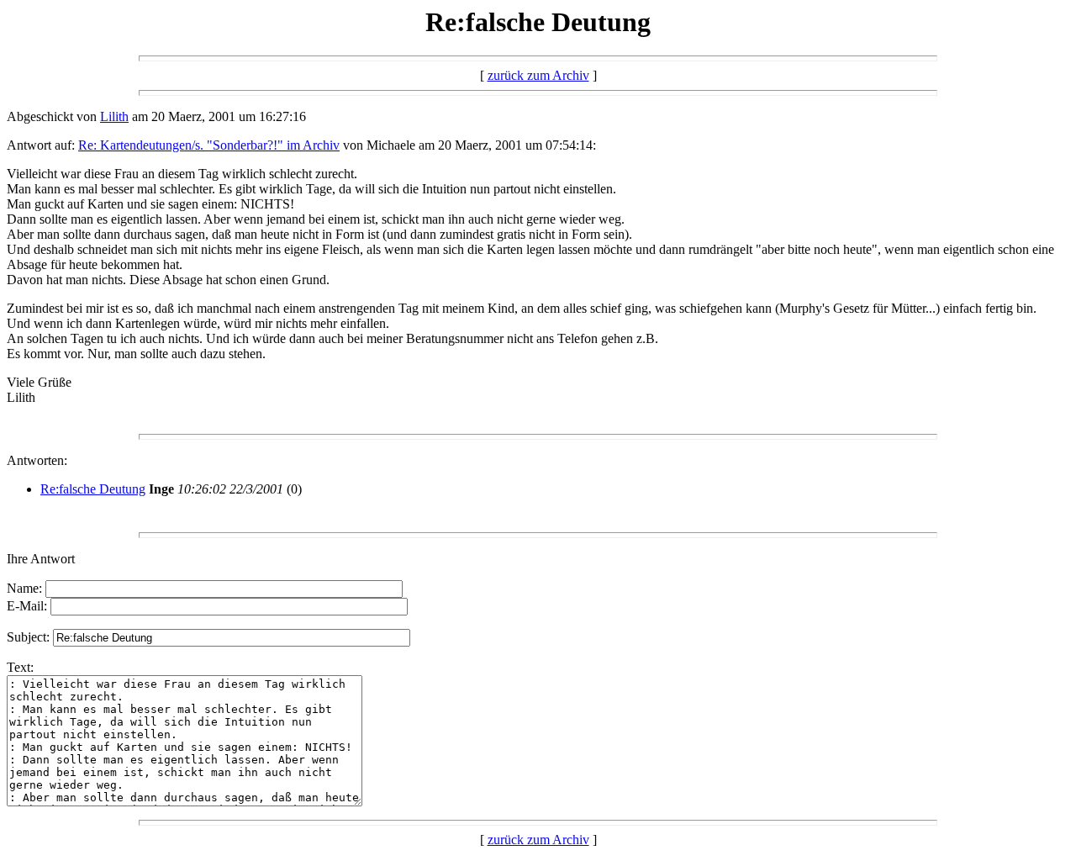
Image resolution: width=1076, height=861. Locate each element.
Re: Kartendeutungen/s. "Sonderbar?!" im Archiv (209, 145)
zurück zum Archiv (538, 75)
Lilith (114, 116)
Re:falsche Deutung (92, 489)
